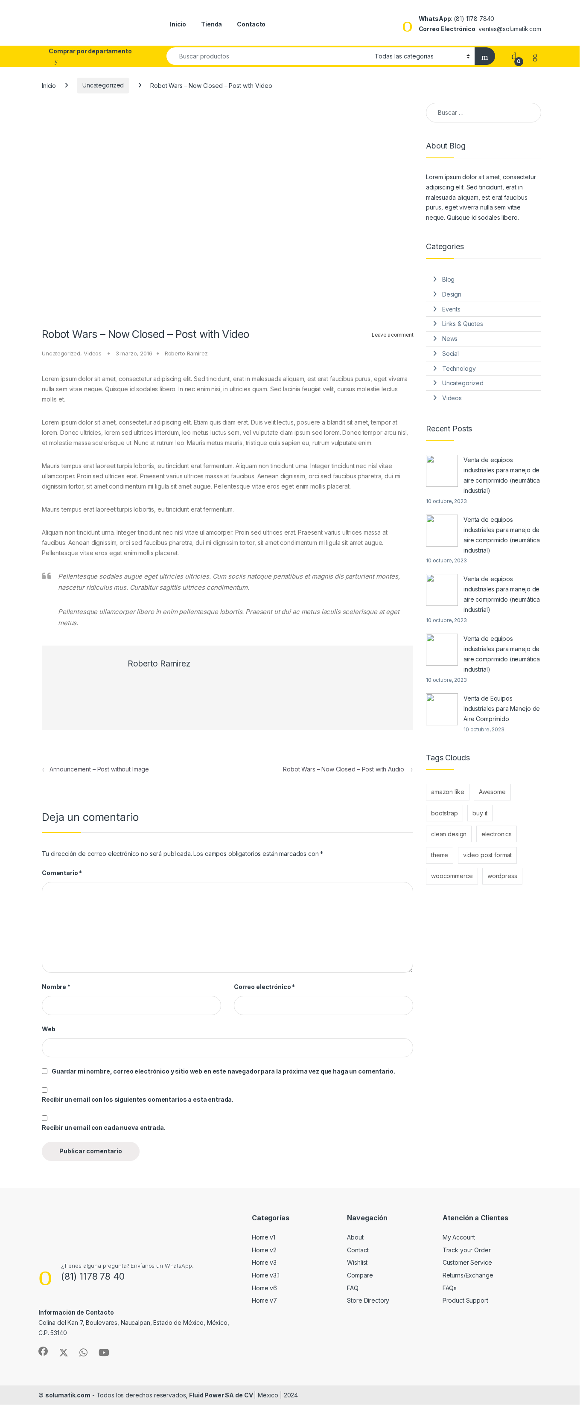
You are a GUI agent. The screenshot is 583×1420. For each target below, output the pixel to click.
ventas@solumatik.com (509, 28)
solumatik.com (67, 1395)
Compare (360, 1275)
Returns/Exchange (468, 1275)
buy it (479, 813)
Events (451, 309)
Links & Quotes (462, 323)
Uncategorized (103, 85)
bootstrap (444, 813)
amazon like (447, 791)
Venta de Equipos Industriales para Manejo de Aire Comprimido (501, 708)
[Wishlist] (535, 56)
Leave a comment (392, 335)
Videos (93, 353)
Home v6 (264, 1288)
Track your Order (467, 1250)
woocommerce (451, 875)
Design (451, 294)
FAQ (353, 1288)
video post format (487, 854)
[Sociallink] (43, 1351)
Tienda (211, 24)
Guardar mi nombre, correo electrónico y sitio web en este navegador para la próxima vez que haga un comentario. (223, 1071)
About (355, 1237)
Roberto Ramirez (186, 353)
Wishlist (357, 1262)
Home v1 (263, 1237)
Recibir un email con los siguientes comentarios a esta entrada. (137, 1099)
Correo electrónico (264, 986)
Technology (459, 368)
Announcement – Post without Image (95, 769)
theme (439, 854)
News (450, 338)
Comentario (62, 872)
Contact (357, 1250)
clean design (448, 834)
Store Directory (368, 1300)
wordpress (502, 875)
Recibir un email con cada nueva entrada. (103, 1127)
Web (48, 1029)
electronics (496, 834)
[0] (513, 56)
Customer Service (467, 1262)
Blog (448, 279)
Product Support (465, 1300)
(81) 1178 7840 (474, 18)
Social (450, 353)
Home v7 (264, 1300)
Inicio (178, 24)
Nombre (56, 986)
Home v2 (264, 1250)
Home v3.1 (266, 1275)
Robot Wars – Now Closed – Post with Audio (348, 769)
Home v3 (264, 1262)
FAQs (450, 1288)
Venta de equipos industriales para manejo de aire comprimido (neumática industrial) (501, 475)
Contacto (251, 24)
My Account (459, 1237)
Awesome (492, 791)
